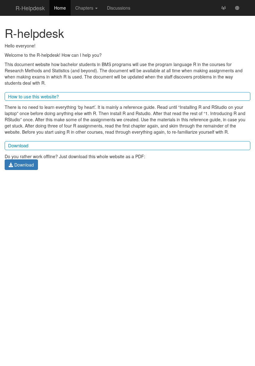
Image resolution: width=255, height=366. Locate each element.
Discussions (118, 8)
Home (60, 8)
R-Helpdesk (30, 8)
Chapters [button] (85, 8)
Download (23, 165)
